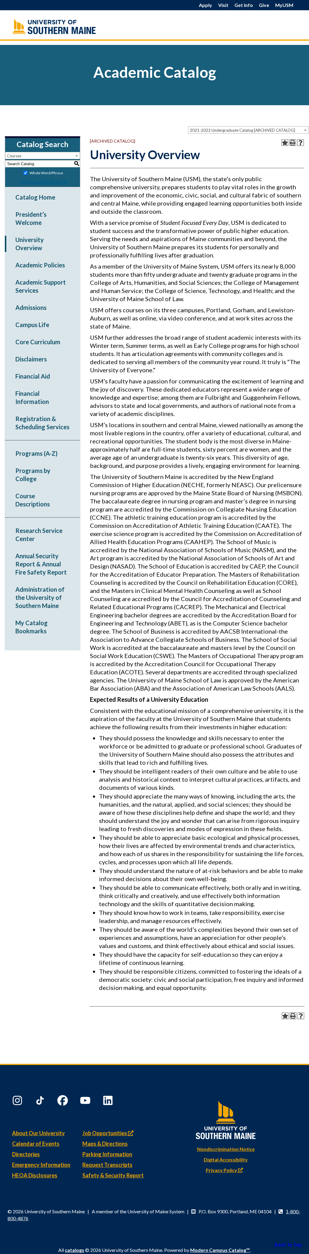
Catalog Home (35, 197)
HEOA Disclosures (34, 1175)
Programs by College (32, 474)
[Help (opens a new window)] (300, 142)
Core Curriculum (37, 341)
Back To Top (288, 1244)
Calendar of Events (35, 1143)
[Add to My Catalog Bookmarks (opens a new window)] (285, 142)
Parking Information (107, 1154)
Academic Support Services (40, 286)
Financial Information (32, 397)
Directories (26, 1154)
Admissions (30, 307)
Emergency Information (41, 1164)
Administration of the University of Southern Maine (40, 597)
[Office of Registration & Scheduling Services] (57, 26)
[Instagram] (18, 1101)
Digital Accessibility (226, 1159)
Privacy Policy (222, 1170)
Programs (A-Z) (36, 453)
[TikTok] (41, 1101)
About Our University (38, 1133)
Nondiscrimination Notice (226, 1149)
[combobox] (248, 130)
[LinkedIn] (109, 1101)
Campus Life (32, 324)
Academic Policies (40, 265)
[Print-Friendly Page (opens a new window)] (292, 142)
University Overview (29, 243)
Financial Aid (32, 376)
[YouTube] (86, 1101)
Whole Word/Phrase (46, 173)
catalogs (74, 1250)
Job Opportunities (105, 1133)
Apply (205, 5)
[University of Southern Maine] (226, 1118)
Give (264, 5)
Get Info (243, 5)
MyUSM (284, 5)
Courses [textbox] (14, 155)
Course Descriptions (32, 500)
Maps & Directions (105, 1143)
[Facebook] (63, 1101)
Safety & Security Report (113, 1175)
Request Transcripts (107, 1164)
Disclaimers (31, 359)
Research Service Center (38, 534)
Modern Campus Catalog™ (220, 1250)
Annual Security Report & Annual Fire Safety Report (41, 564)
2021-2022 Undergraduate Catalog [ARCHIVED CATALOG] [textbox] (242, 130)
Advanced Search (43, 181)
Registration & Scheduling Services (42, 422)
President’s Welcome (30, 218)
